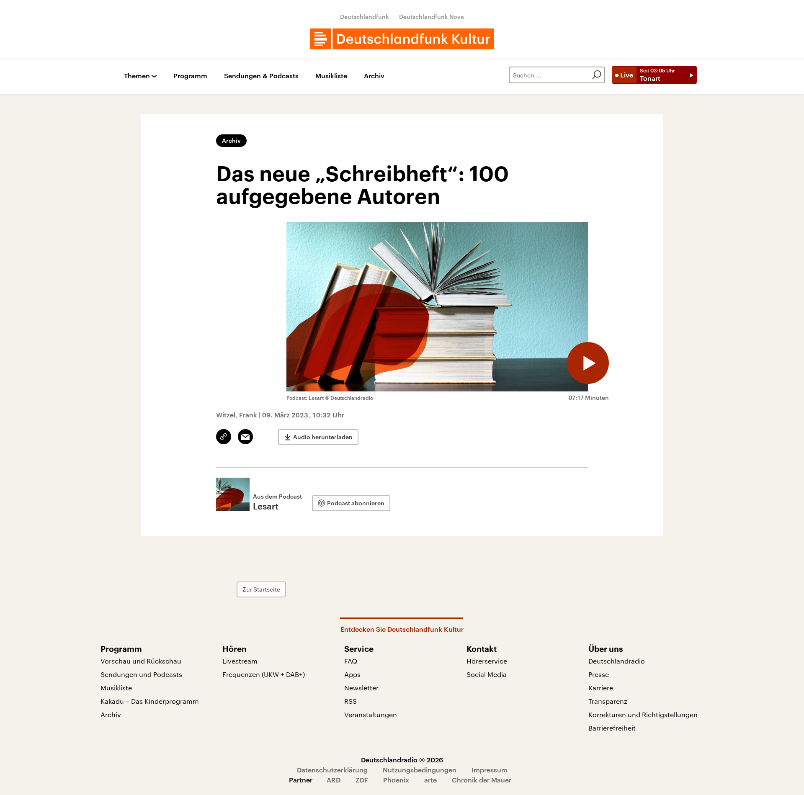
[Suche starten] (596, 74)
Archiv (374, 76)
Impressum (490, 770)
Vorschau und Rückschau (140, 661)
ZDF (362, 780)
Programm (190, 76)
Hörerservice (486, 661)
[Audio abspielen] (588, 363)
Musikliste (331, 76)
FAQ (350, 661)
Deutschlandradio (616, 661)
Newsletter (361, 688)
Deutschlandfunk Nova (431, 16)
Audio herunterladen (323, 436)
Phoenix (396, 780)
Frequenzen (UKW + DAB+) (263, 674)
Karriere (600, 688)
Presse (598, 674)
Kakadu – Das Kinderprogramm (149, 701)
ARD (333, 780)
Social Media (486, 674)
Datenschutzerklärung (332, 770)
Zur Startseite (261, 589)
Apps (352, 674)
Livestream (240, 661)
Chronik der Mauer (481, 780)
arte (430, 780)
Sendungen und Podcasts (141, 674)
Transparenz (607, 701)
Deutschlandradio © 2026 (402, 760)
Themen (137, 76)
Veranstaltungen (370, 714)
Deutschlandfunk (364, 16)
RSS (350, 701)
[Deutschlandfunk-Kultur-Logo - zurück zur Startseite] (402, 38)
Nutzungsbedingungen (419, 770)
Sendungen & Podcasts (261, 76)
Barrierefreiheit (612, 728)
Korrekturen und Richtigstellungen (643, 714)
